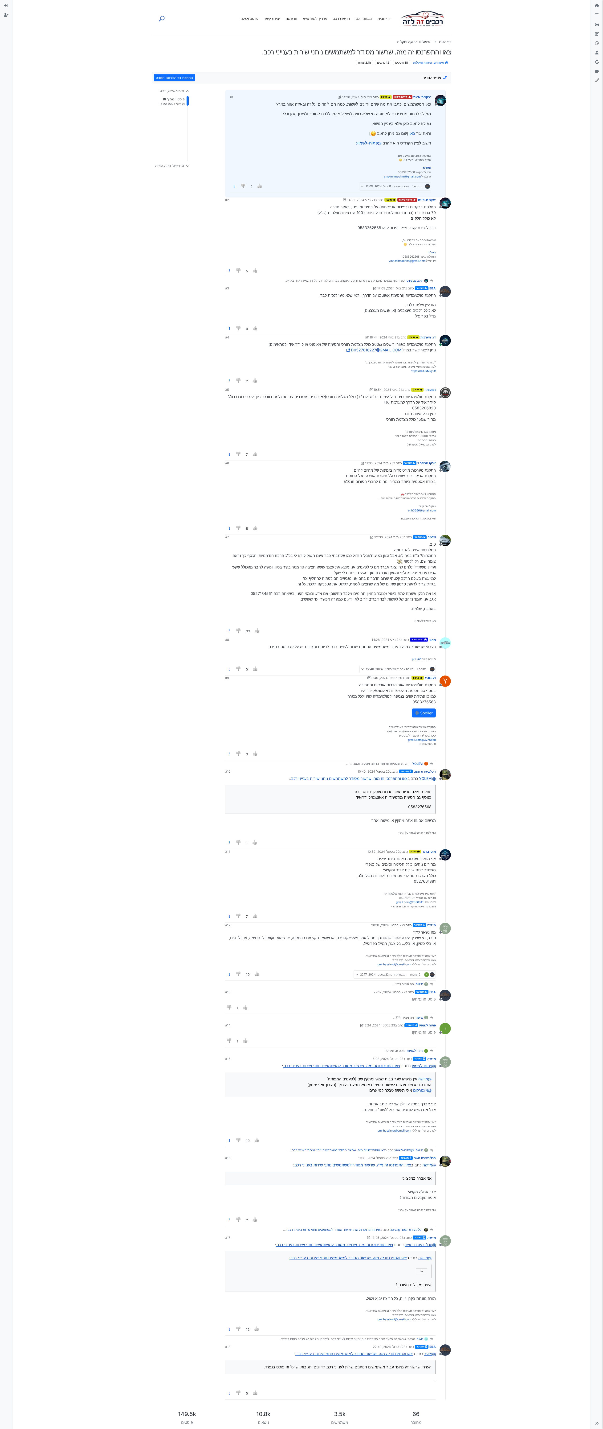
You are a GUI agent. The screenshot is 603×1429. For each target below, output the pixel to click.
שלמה (432, 537)
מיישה (431, 925)
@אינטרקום (422, 1090)
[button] (597, 1423)
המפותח (430, 389)
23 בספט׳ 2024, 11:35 (374, 1158)
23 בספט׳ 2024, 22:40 (389, 1347)
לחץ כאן (416, 659)
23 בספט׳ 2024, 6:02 (388, 1059)
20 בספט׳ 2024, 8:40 (386, 678)
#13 (227, 992)
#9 (227, 678)
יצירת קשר (272, 18)
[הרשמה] (6, 15)
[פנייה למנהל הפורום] (597, 71)
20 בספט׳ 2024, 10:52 (383, 851)
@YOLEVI (427, 778)
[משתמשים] (597, 53)
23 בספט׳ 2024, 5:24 (379, 1025)
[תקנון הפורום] (597, 15)
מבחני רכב (364, 18)
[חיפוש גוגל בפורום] (597, 62)
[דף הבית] (597, 5)
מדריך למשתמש (315, 18)
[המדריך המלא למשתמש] (597, 34)
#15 (227, 1059)
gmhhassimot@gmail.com (394, 964)
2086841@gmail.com (410, 902)
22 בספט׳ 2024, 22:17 (389, 992)
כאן (412, 133)
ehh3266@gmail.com (422, 510)
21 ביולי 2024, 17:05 (391, 288)
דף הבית (384, 18)
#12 (227, 925)
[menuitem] (6, 5)
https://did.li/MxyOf (423, 371)
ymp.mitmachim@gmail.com (402, 176)
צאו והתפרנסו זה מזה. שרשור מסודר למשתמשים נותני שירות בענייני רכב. (348, 778)
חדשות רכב (341, 18)
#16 (227, 1158)
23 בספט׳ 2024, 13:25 (387, 1238)
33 (248, 631)
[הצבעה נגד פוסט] (243, 186)
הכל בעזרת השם (425, 771)
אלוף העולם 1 (426, 463)
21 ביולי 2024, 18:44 (384, 337)
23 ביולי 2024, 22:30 (388, 537)
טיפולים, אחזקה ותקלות (429, 62)
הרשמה (291, 18)
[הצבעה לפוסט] (260, 186)
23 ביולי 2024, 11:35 (379, 463)
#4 (227, 337)
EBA (432, 288)
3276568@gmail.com (422, 739)
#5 (227, 389)
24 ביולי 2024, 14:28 (386, 640)
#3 (227, 288)
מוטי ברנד (429, 851)
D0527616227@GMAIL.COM (376, 350)
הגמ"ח (427, 168)
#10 (227, 771)
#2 (227, 200)
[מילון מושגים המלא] (597, 24)
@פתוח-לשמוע (369, 143)
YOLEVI (430, 678)
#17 (227, 1238)
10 (248, 974)
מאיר (432, 640)
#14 (227, 1025)
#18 (227, 1347)
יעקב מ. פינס (422, 97)
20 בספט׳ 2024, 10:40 (374, 771)
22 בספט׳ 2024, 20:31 (387, 925)
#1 (231, 97)
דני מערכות (428, 337)
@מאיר (430, 1353)
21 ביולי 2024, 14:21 (361, 200)
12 (247, 1329)
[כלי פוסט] (234, 186)
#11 (227, 851)
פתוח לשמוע (427, 1025)
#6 (227, 463)
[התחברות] (6, 5)
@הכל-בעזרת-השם (420, 1244)
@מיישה (425, 1079)
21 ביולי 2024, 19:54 (388, 389)
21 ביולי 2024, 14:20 (356, 97)
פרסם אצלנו (249, 18)
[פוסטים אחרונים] (597, 43)
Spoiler (426, 713)
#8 (227, 640)
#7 (227, 537)
